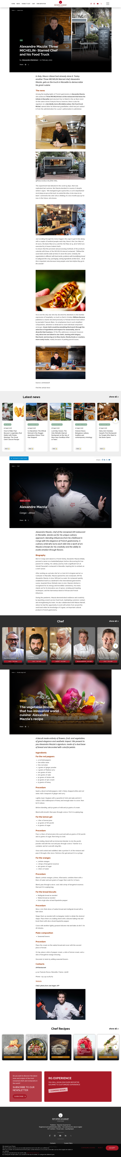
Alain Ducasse (56, 658)
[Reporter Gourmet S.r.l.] (60, 3)
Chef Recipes (7, 424)
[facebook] (91, 4)
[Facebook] (102, 460)
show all (113, 397)
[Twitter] (107, 460)
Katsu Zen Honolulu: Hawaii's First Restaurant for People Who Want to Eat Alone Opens (107, 434)
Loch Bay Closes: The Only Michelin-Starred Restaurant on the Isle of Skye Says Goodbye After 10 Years (60, 435)
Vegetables (23, 700)
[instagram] (94, 4)
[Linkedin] (104, 460)
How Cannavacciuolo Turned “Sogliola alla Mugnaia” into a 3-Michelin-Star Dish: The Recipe (106, 1050)
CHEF (33, 3)
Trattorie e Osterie (81, 424)
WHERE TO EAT (26, 3)
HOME (13, 3)
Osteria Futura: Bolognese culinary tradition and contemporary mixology (83, 434)
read (6, 448)
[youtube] (97, 4)
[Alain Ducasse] (60, 646)
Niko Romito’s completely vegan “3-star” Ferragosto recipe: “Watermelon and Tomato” (83, 1050)
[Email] (109, 460)
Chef (21, 40)
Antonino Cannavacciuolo (33, 657)
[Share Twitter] (28, 64)
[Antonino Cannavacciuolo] (37, 646)
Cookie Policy (68, 1143)
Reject (100, 1148)
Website (39, 981)
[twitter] (101, 4)
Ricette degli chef (21, 672)
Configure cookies (88, 1148)
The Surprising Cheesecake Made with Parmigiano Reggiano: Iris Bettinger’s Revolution (12, 1050)
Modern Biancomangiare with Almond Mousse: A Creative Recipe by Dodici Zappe (58, 1050)
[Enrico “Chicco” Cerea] (108, 646)
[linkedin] (65, 1135)
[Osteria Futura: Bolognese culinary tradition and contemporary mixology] (84, 412)
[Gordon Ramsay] (84, 646)
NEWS (18, 3)
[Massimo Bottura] (13, 646)
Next (115, 420)
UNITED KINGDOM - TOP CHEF (84, 661)
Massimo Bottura (10, 658)
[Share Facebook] (25, 64)
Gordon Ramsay (81, 658)
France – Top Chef (25, 500)
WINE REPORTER (41, 3)
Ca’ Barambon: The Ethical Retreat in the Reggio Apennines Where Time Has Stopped (37, 434)
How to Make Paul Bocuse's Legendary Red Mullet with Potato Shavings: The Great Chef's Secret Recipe (13, 435)
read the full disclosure (33, 1153)
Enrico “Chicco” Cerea (106, 658)
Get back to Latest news (19, 458)
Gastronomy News (33, 424)
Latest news (20, 10)
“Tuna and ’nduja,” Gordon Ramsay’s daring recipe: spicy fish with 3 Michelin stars (34, 1050)
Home (13, 10)
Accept (112, 1148)
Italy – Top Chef (12, 661)
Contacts (53, 1143)
